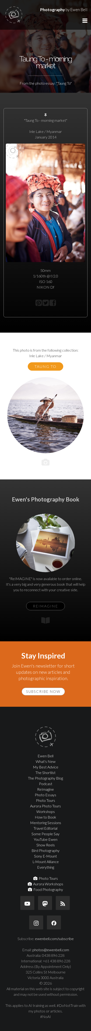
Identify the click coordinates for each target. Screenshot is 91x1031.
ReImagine (45, 789)
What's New (46, 761)
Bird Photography (46, 850)
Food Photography (47, 889)
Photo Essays (45, 795)
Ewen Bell (45, 756)
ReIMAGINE (45, 606)
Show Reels (45, 845)
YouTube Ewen (45, 839)
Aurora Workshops (47, 884)
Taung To (45, 366)
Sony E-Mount (45, 856)
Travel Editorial (45, 828)
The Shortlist (45, 772)
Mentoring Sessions (45, 822)
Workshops (45, 811)
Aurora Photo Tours (45, 806)
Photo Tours (45, 800)
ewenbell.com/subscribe (54, 938)
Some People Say (46, 834)
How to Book (45, 817)
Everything (45, 867)
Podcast (45, 783)
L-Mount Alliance (45, 861)
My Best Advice (45, 767)
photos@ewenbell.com (50, 949)
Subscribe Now (43, 691)
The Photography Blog (45, 778)
